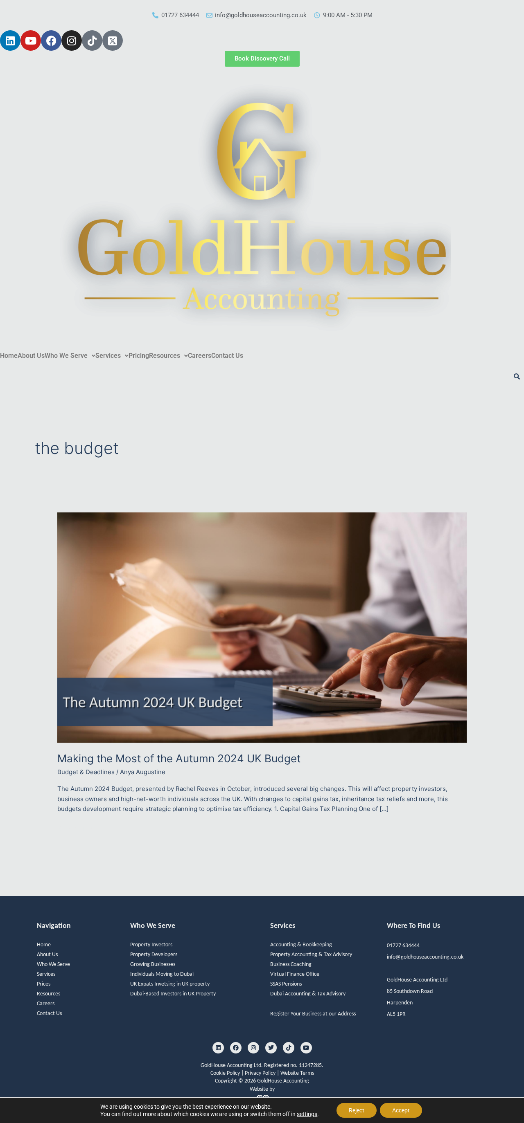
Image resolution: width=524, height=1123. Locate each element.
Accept (401, 1110)
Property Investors (151, 945)
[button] (70, 356)
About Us (31, 356)
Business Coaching (291, 964)
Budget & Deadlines (86, 772)
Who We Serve (66, 356)
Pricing (139, 356)
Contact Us (227, 356)
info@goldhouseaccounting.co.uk (425, 957)
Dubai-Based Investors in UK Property (173, 994)
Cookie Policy (225, 1073)
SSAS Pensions (286, 984)
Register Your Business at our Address (313, 1014)
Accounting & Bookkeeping (301, 945)
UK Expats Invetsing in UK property (170, 984)
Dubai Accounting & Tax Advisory (308, 994)
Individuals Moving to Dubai (162, 974)
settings (307, 1114)
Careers (199, 356)
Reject (356, 1110)
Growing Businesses (152, 964)
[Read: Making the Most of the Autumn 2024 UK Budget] (262, 627)
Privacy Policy (261, 1073)
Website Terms (297, 1073)
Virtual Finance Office (294, 974)
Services (108, 356)
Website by (262, 1089)
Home (9, 356)
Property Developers (153, 955)
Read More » (75, 828)
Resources (164, 356)
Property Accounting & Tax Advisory (311, 955)
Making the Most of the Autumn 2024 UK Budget (178, 758)
